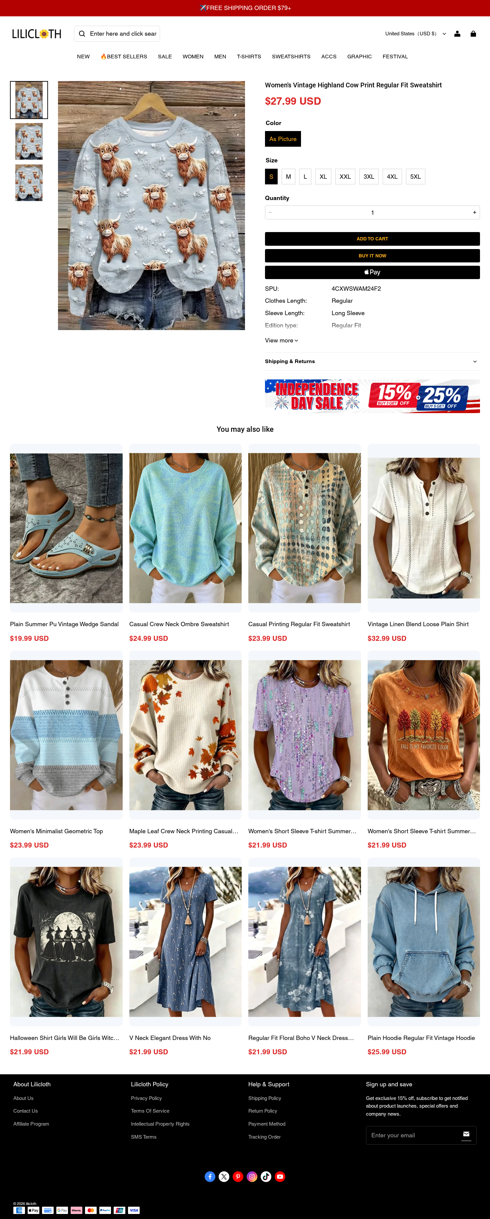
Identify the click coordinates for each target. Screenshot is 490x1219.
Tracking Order (264, 1137)
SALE (165, 56)
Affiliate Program (31, 1124)
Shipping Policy (264, 1098)
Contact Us (25, 1111)
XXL (345, 176)
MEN (220, 56)
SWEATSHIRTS (291, 56)
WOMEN (193, 56)
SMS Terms (144, 1137)
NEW (83, 56)
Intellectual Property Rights (160, 1124)
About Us (23, 1098)
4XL (392, 176)
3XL (369, 176)
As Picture (283, 138)
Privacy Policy (146, 1098)
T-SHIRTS (249, 56)
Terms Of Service (150, 1111)
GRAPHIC (359, 56)
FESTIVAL (395, 56)
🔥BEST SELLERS (123, 56)
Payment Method (266, 1124)
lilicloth (31, 1203)
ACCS (329, 56)
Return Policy (262, 1111)
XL (323, 176)
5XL (415, 176)
